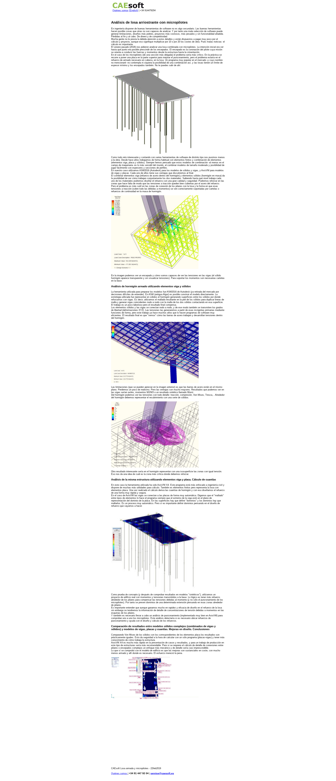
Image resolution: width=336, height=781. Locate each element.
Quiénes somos (120, 10)
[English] (133, 10)
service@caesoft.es (162, 773)
